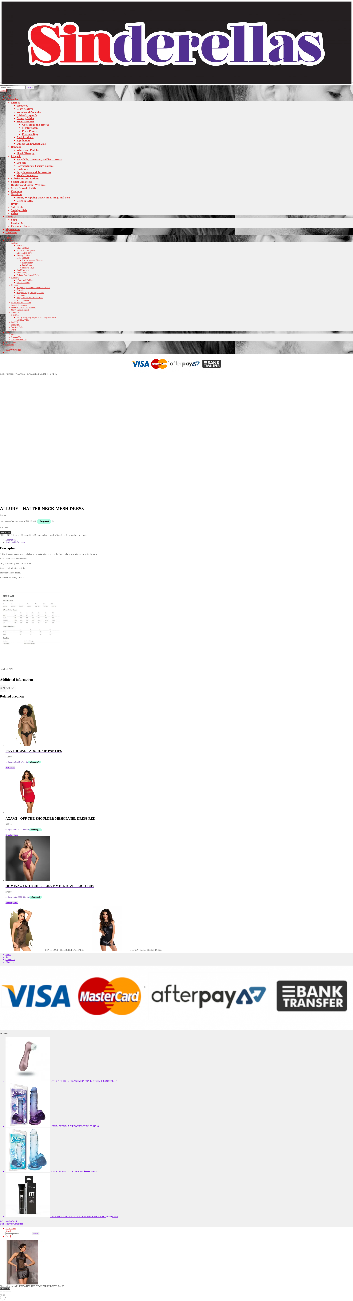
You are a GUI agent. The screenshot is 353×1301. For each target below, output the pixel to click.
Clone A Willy (25, 200)
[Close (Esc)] (9, 1291)
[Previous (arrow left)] (1, 1294)
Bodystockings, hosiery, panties (35, 165)
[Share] (7, 1291)
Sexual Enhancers (21, 181)
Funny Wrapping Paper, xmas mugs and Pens (43, 197)
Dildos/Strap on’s (27, 115)
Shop (14, 219)
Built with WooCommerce (11, 1224)
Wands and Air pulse (29, 111)
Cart (8, 1236)
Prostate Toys (30, 134)
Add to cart (5, 532)
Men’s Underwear (27, 175)
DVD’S (15, 203)
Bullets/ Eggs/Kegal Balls (31, 143)
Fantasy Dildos (25, 118)
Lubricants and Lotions (25, 178)
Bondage (16, 146)
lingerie (64, 535)
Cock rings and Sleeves (35, 124)
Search (30, 87)
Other (14, 213)
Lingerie (16, 156)
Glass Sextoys (25, 108)
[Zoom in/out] (1, 1291)
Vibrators (22, 105)
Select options (12, 835)
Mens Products (25, 121)
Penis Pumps (29, 130)
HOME (10, 96)
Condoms (16, 191)
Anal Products (25, 137)
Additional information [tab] (15, 542)
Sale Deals (17, 207)
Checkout (11, 232)
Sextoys (15, 102)
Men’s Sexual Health (23, 187)
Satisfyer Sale (19, 210)
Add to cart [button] (10, 767)
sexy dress (73, 535)
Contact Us (17, 222)
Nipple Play (23, 140)
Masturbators (30, 127)
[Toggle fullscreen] (4, 1291)
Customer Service (21, 226)
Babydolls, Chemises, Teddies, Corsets (39, 159)
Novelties (16, 194)
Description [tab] (11, 540)
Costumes (22, 168)
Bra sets (21, 162)
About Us (11, 216)
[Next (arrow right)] (4, 1294)
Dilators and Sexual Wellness (28, 184)
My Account (13, 229)
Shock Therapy (25, 153)
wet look (83, 535)
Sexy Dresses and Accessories (34, 172)
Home (2, 374)
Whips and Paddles (28, 149)
